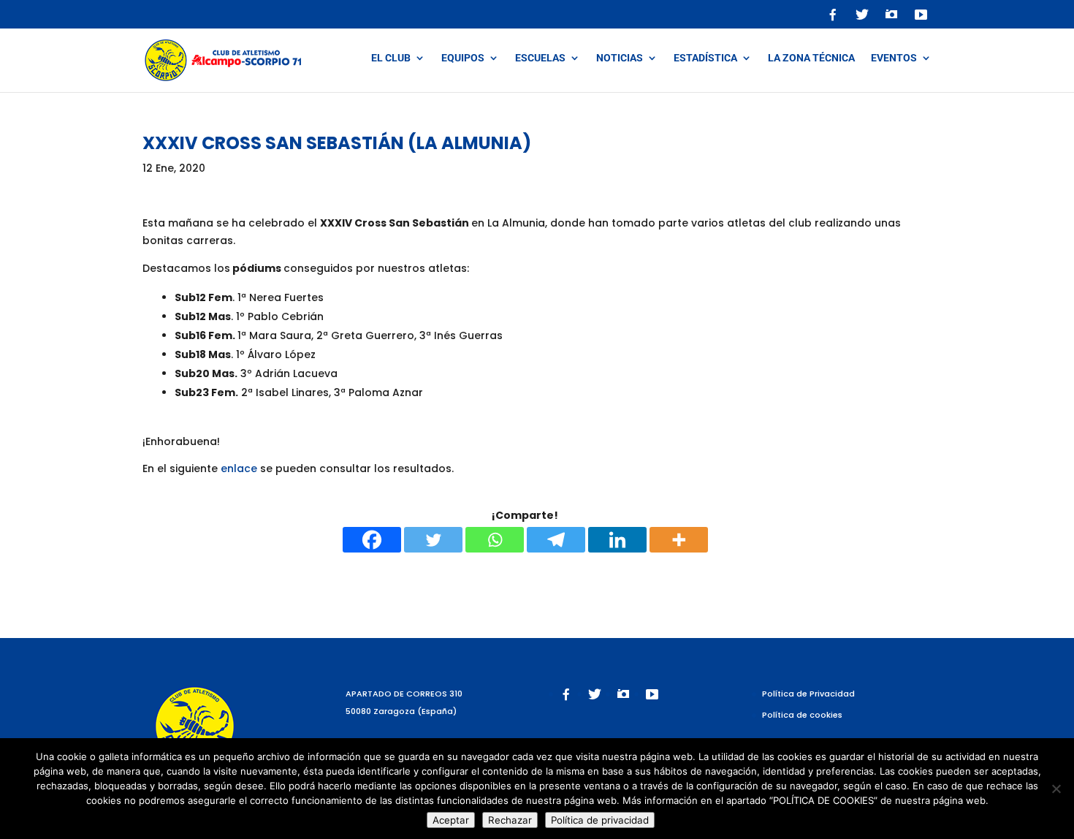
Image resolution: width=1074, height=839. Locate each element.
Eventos (894, 58)
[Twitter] (433, 540)
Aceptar (451, 820)
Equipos (462, 58)
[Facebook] (372, 540)
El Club (391, 58)
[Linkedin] (617, 540)
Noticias (619, 58)
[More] (679, 540)
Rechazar (510, 820)
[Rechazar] (1055, 788)
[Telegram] (556, 540)
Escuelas (540, 58)
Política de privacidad (600, 820)
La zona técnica (811, 58)
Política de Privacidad (808, 693)
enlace (239, 468)
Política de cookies (802, 715)
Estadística (705, 58)
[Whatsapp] (494, 540)
